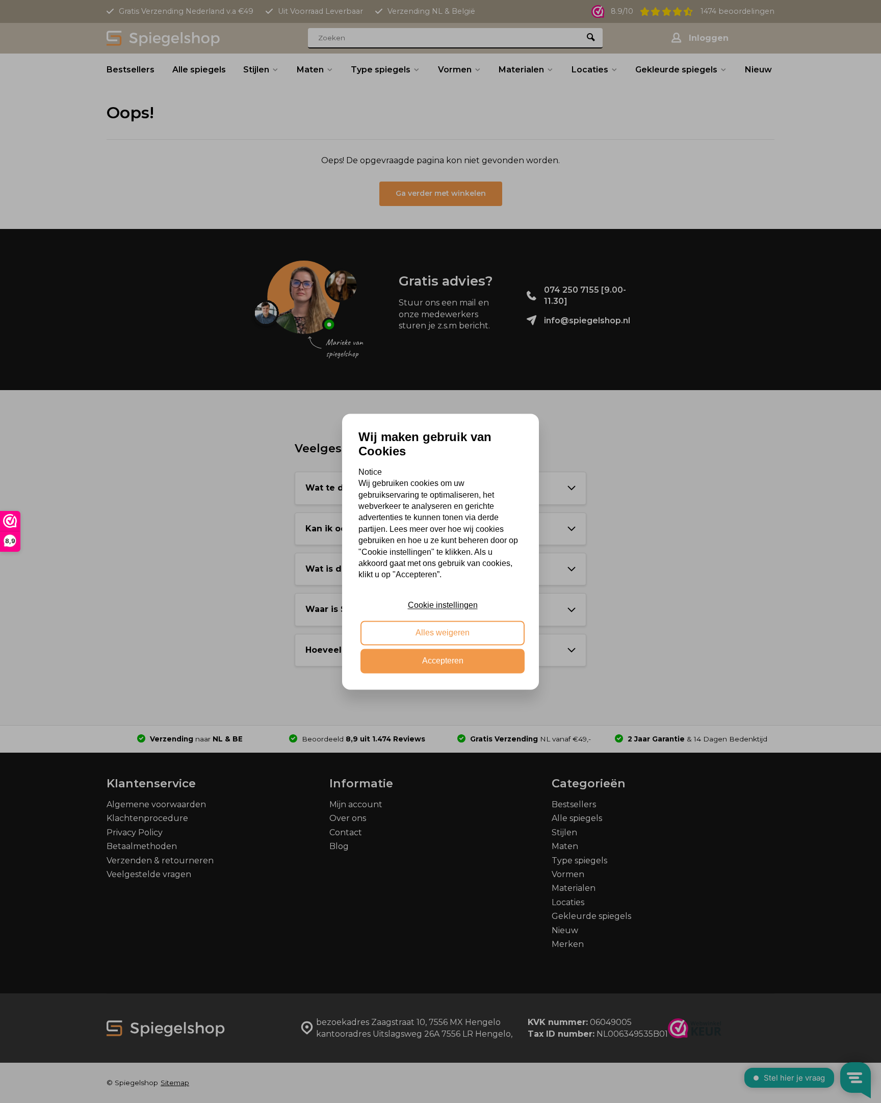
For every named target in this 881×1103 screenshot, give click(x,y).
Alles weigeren (443, 633)
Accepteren (442, 660)
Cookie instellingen (443, 605)
